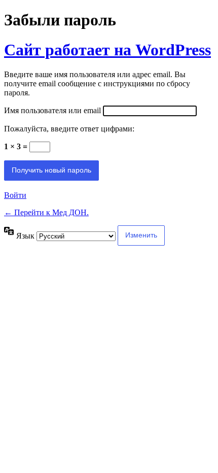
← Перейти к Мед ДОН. (46, 212)
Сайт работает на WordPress (107, 50)
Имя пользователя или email (52, 110)
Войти (15, 195)
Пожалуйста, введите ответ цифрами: (69, 128)
